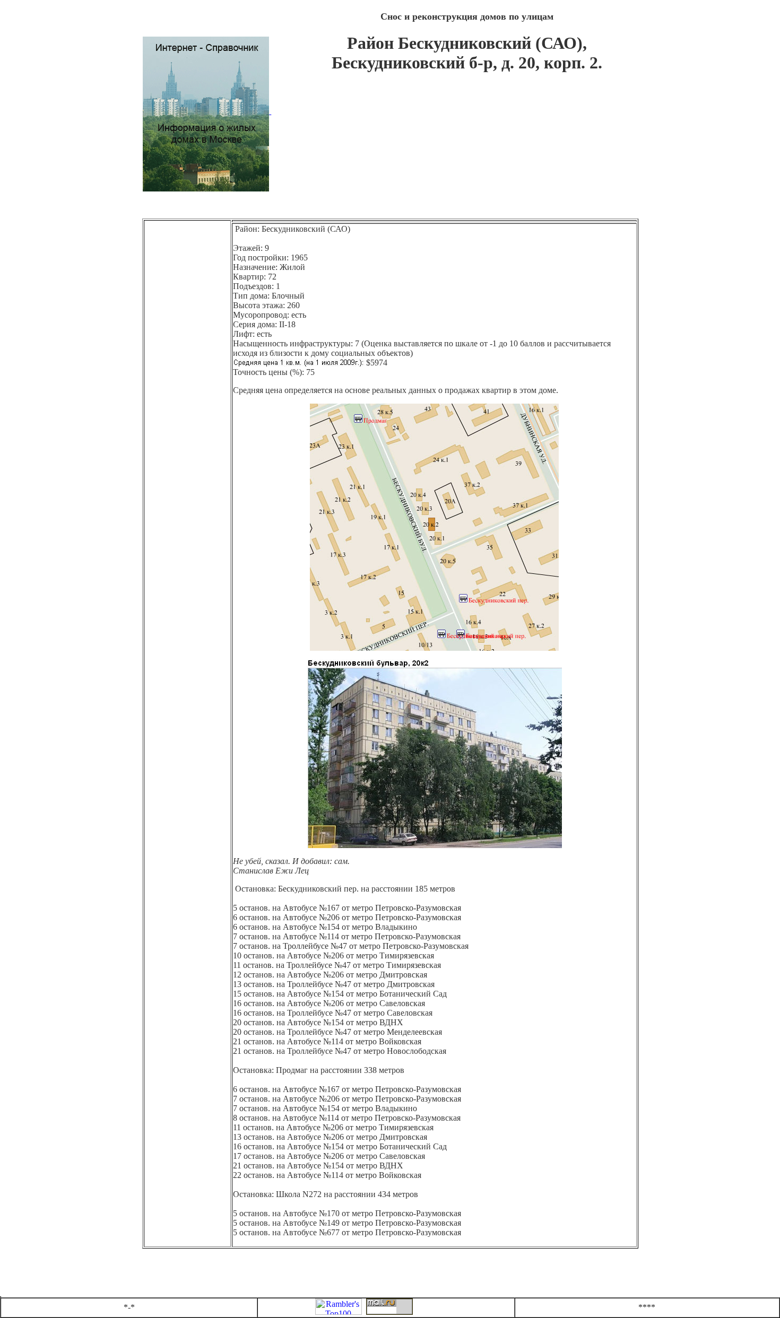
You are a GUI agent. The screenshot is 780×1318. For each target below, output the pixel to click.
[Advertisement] (467, 150)
